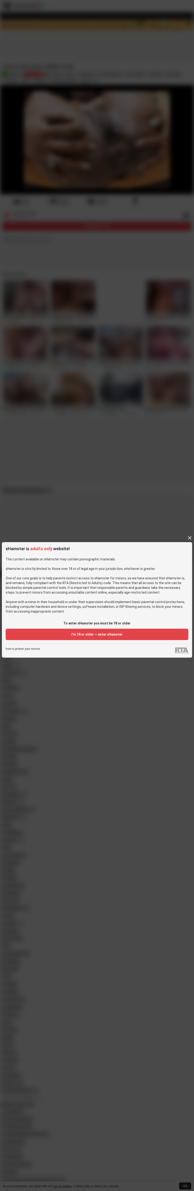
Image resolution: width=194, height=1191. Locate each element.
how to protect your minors (23, 649)
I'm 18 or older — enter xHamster (97, 634)
